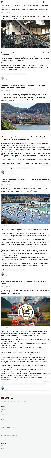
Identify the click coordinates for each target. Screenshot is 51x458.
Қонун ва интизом (30, 5)
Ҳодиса (23, 5)
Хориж (9, 74)
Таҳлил (2, 414)
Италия (18, 168)
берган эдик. (7, 379)
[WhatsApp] (4, 13)
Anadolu (36, 18)
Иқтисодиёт (4, 417)
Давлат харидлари (5, 438)
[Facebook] (9, 13)
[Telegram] (7, 13)
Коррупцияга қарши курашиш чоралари (10, 435)
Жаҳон (2, 419)
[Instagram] (2, 13)
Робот (3, 270)
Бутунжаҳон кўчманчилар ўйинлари (21, 384)
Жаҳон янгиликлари (19, 74)
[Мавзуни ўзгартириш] (44, 2)
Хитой (22, 270)
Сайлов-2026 (8, 5)
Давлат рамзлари (5, 432)
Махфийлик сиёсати (6, 430)
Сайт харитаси (4, 445)
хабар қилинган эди (17, 375)
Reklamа (3, 451)
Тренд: (2, 5)
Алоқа (2, 448)
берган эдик (28, 371)
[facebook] (11, 401)
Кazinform (28, 18)
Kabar (19, 293)
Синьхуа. (36, 191)
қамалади (45, 163)
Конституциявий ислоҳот (42, 5)
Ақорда (14, 5)
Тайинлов (18, 5)
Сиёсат (3, 411)
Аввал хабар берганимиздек (8, 57)
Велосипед (5, 168)
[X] (12, 13)
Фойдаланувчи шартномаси (7, 427)
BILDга (8, 100)
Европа (12, 168)
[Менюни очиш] (49, 2)
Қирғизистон (5, 384)
